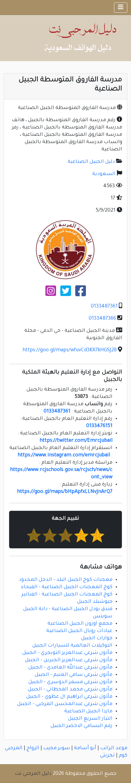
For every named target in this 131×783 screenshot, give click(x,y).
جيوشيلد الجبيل (94, 602)
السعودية (103, 174)
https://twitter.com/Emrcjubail (76, 441)
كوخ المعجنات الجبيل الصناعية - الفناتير (67, 594)
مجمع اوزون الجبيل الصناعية (80, 624)
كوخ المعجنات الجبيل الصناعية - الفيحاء (66, 587)
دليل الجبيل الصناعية (91, 162)
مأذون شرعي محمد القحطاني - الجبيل (70, 689)
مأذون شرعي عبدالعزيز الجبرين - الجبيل (68, 660)
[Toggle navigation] (120, 7)
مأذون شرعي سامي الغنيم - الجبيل (73, 675)
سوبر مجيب (56, 748)
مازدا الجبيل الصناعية (88, 711)
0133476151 (99, 426)
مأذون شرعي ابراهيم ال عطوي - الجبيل (69, 697)
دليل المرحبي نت (33, 774)
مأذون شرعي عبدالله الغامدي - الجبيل (70, 667)
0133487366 (102, 318)
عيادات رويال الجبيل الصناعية (79, 631)
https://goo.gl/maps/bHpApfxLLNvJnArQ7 (64, 492)
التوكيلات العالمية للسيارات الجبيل (72, 645)
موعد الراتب (113, 748)
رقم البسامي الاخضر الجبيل (81, 726)
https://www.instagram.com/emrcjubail (64, 455)
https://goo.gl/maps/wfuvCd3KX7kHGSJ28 (70, 350)
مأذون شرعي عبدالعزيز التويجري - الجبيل (67, 653)
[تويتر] (65, 293)
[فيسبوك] (80, 293)
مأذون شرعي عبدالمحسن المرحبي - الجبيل (64, 704)
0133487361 (104, 306)
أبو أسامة (85, 748)
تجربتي (107, 755)
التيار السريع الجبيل (90, 719)
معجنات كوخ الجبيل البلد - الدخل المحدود (65, 580)
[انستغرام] (50, 293)
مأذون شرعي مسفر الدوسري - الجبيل (70, 682)
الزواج (33, 748)
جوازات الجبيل (96, 638)
